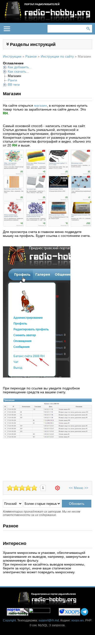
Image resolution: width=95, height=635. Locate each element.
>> (86, 488)
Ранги (12, 80)
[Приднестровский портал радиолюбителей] (17, 612)
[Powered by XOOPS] (69, 612)
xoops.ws (77, 620)
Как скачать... (18, 71)
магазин (40, 105)
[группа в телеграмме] (84, 612)
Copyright (9, 620)
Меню (78, 488)
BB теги (14, 84)
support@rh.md (48, 620)
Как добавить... (20, 67)
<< (71, 488)
